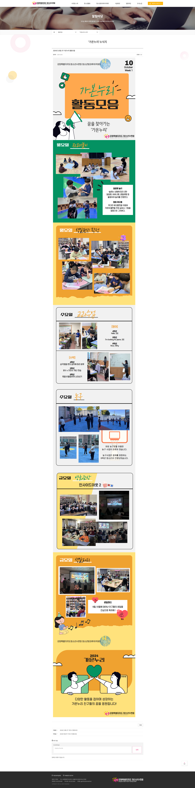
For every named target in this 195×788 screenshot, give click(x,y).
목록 (140, 725)
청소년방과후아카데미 (102, 3)
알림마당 (128, 3)
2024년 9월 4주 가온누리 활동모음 (68, 734)
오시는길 (139, 3)
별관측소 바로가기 (156, 3)
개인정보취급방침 (57, 775)
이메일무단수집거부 (69, 775)
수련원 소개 (74, 3)
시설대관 (117, 3)
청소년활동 (87, 3)
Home (54, 32)
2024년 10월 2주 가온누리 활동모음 (68, 730)
